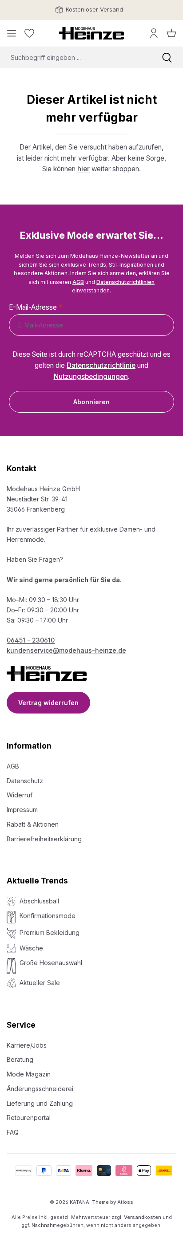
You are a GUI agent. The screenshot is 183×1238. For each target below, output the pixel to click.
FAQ (13, 1132)
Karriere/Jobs (27, 1045)
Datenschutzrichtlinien (125, 282)
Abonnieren (91, 402)
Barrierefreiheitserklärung (44, 839)
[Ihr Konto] (154, 33)
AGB (78, 282)
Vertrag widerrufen (48, 702)
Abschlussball (39, 901)
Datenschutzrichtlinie (101, 365)
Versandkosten (142, 1217)
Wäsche (31, 948)
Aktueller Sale (40, 982)
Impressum (22, 809)
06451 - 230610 (31, 640)
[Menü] (11, 33)
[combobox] (75, 57)
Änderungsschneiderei (40, 1088)
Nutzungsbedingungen (91, 376)
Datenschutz (25, 781)
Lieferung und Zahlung (40, 1103)
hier (83, 169)
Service (21, 1025)
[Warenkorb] (171, 33)
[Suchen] (167, 57)
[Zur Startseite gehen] (91, 33)
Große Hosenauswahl (51, 962)
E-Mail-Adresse (35, 307)
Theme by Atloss (112, 1202)
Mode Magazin (29, 1074)
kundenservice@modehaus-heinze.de (66, 650)
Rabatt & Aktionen (33, 824)
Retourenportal (29, 1117)
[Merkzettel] (29, 33)
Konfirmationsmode (48, 915)
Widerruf (19, 795)
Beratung (20, 1059)
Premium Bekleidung (50, 932)
